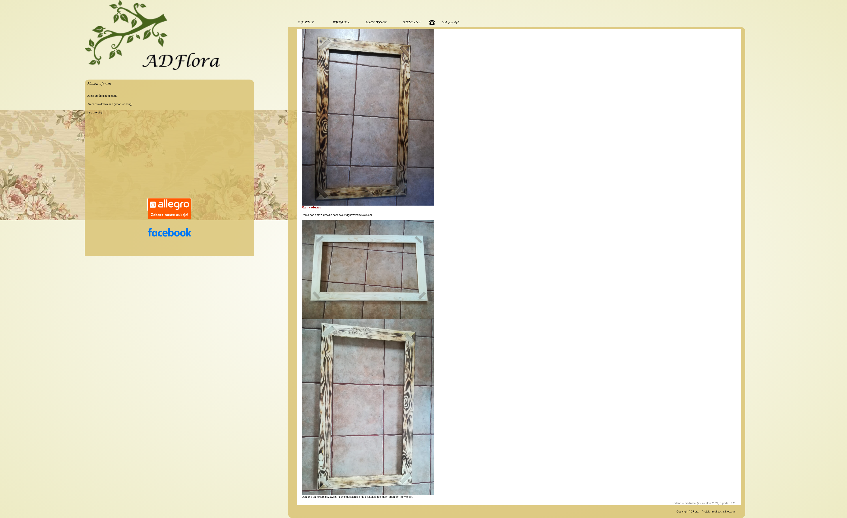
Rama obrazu (311, 207)
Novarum (730, 511)
